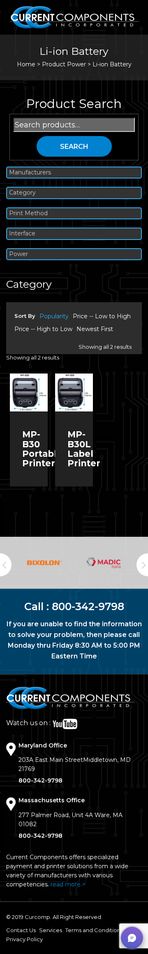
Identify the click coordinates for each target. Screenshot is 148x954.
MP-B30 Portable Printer (42, 448)
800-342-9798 (88, 606)
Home (26, 64)
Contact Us (21, 930)
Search (74, 146)
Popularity (54, 316)
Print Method (28, 213)
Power (18, 254)
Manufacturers (30, 172)
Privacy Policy (24, 939)
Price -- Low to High (102, 316)
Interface (22, 233)
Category (22, 193)
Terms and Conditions (94, 930)
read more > (68, 884)
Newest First (94, 329)
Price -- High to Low (43, 329)
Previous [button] (6, 564)
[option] (44, 562)
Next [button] (142, 564)
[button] (132, 938)
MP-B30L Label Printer (83, 448)
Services (50, 930)
